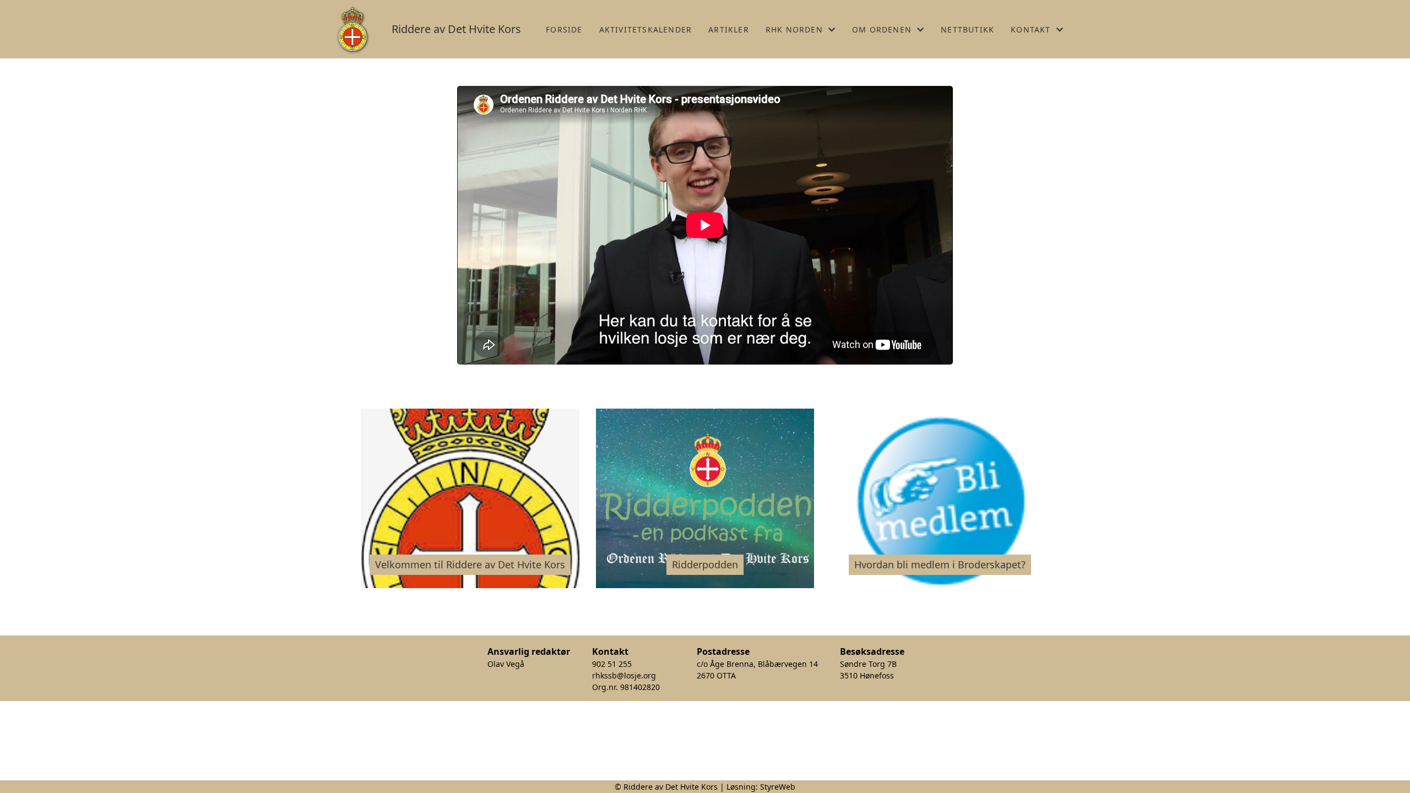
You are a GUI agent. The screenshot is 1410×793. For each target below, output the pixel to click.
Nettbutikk (967, 29)
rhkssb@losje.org (624, 675)
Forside (564, 29)
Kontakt (1030, 29)
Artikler (728, 29)
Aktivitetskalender (645, 29)
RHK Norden (794, 29)
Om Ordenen (882, 29)
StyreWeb (777, 786)
